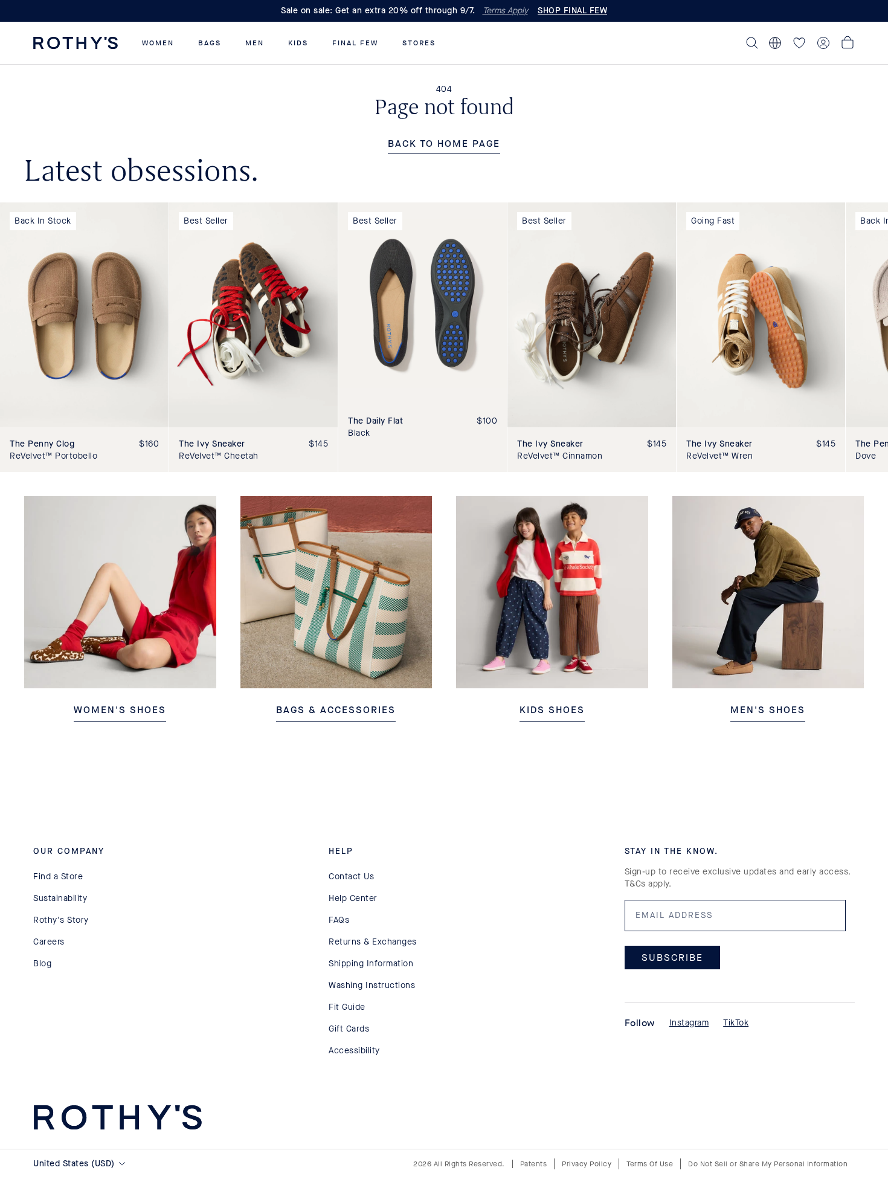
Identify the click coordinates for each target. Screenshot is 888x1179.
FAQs (339, 920)
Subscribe (672, 957)
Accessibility (354, 1050)
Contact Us (351, 876)
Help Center (353, 898)
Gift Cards (349, 1029)
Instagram (689, 1023)
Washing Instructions (372, 985)
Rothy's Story (61, 920)
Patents (533, 1164)
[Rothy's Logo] (75, 43)
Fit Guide (347, 1007)
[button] (158, 43)
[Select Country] (775, 43)
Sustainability (60, 898)
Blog (42, 963)
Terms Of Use (649, 1164)
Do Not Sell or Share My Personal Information (768, 1164)
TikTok (735, 1023)
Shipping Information (371, 963)
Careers (49, 942)
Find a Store (58, 876)
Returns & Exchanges (373, 942)
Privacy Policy (586, 1164)
